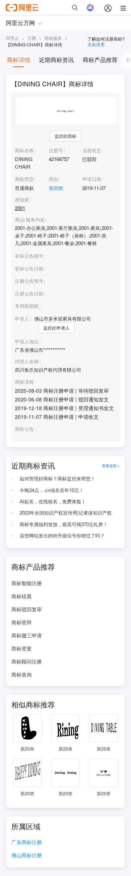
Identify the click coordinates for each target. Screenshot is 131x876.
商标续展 (21, 596)
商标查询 (21, 674)
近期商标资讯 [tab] (56, 59)
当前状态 (91, 150)
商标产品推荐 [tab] (100, 59)
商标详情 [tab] (18, 59)
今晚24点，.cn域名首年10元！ (52, 490)
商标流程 (24, 382)
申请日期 (91, 178)
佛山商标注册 (26, 855)
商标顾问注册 (26, 661)
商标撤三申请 (26, 635)
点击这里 (96, 44)
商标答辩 (21, 622)
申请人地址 (27, 341)
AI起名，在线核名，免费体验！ (53, 501)
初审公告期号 (29, 255)
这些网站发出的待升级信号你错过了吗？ (62, 535)
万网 (31, 38)
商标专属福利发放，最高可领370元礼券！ (64, 524)
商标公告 (24, 429)
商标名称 (24, 150)
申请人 (22, 318)
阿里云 (12, 38)
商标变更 (21, 648)
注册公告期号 (29, 280)
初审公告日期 (29, 268)
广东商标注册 (26, 842)
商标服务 (53, 38)
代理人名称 (27, 361)
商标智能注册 (26, 583)
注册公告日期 (29, 293)
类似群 (22, 200)
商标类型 (24, 178)
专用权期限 (27, 305)
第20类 (56, 188)
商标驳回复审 (26, 609)
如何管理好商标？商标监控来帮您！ (57, 478)
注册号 (56, 150)
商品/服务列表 (30, 219)
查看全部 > (111, 465)
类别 (53, 178)
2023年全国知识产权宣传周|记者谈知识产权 (66, 512)
